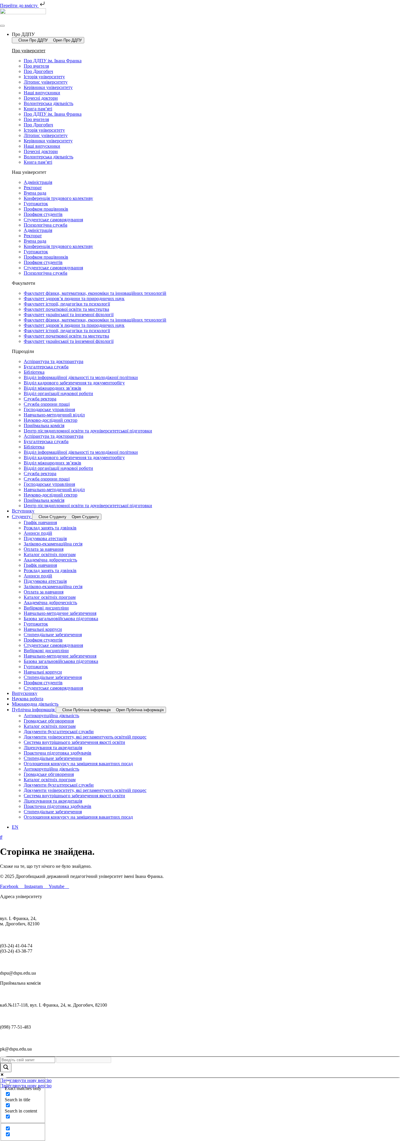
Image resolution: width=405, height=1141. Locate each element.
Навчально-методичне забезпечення (60, 613)
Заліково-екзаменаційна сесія (53, 543)
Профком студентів (43, 214)
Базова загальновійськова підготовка (61, 618)
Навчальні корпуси (43, 629)
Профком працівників (46, 208)
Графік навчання (40, 522)
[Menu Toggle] (2, 26)
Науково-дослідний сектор (50, 420)
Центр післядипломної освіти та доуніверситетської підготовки (88, 430)
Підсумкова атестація (45, 538)
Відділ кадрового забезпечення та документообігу (74, 382)
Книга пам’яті (38, 108)
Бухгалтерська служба (46, 366)
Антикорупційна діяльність (51, 715)
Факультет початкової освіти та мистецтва (66, 309)
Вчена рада (35, 192)
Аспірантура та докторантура (53, 361)
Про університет (28, 50)
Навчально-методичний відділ (54, 414)
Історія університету (44, 76)
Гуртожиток (36, 203)
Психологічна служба (45, 224)
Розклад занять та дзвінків (50, 527)
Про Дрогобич (38, 71)
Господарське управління (49, 409)
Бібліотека (34, 372)
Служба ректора (40, 398)
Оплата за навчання (43, 549)
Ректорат (33, 187)
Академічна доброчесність (50, 559)
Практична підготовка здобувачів (57, 752)
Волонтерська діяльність (48, 103)
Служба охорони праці (47, 404)
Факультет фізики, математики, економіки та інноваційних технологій (95, 293)
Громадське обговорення (49, 720)
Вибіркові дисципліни (46, 607)
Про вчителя (36, 66)
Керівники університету (48, 87)
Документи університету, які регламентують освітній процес (85, 736)
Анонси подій (38, 533)
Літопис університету (46, 82)
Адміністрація (38, 182)
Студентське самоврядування (53, 219)
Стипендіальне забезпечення (53, 634)
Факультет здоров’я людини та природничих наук (74, 298)
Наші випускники (42, 92)
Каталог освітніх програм (50, 554)
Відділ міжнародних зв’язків (52, 388)
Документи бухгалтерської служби (59, 731)
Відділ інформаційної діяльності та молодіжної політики (81, 377)
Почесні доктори (41, 98)
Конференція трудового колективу (58, 198)
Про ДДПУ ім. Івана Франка (53, 60)
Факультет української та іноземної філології (69, 314)
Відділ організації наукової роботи (58, 393)
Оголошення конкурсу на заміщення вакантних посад (78, 763)
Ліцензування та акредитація (53, 747)
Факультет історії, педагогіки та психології (67, 303)
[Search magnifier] (6, 1067)
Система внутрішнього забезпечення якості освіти (74, 742)
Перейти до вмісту (19, 5)
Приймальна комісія (44, 425)
